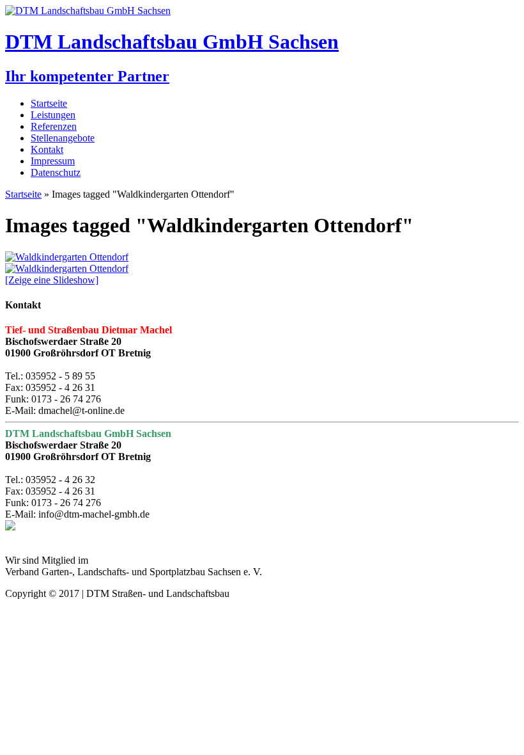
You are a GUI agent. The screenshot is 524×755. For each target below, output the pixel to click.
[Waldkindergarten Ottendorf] (66, 256)
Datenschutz (56, 172)
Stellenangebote (63, 137)
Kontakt (47, 149)
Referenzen (54, 126)
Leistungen (53, 114)
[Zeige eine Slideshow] (51, 279)
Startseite (49, 103)
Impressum (53, 160)
